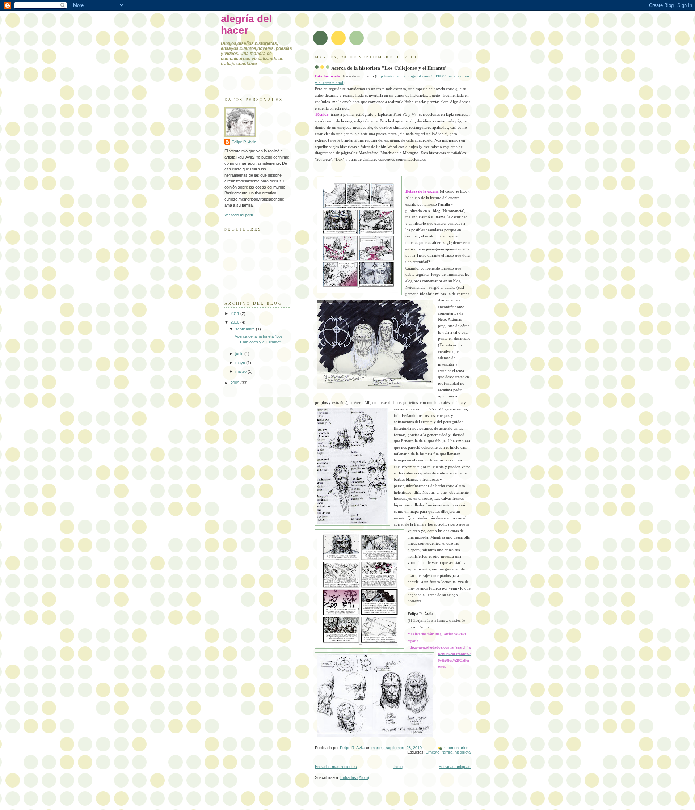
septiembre (245, 329)
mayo (240, 362)
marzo (241, 371)
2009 (235, 383)
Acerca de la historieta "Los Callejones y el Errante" (389, 68)
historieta (463, 752)
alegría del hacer (246, 24)
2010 (235, 322)
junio (239, 353)
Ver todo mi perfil (238, 215)
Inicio (398, 766)
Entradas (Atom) (354, 777)
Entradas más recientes (336, 766)
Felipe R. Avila (244, 142)
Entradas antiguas (455, 766)
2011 (235, 313)
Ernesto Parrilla (439, 752)
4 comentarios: (457, 748)
